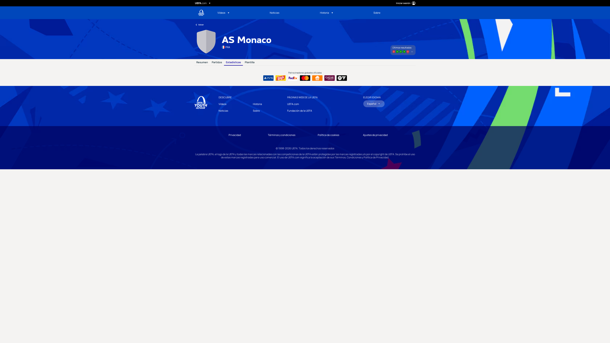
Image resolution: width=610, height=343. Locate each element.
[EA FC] (342, 78)
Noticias (223, 110)
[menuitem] (239, 13)
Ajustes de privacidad (375, 135)
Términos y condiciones (281, 135)
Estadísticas (233, 62)
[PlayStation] (268, 78)
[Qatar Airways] (329, 78)
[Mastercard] (305, 78)
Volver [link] (201, 24)
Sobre (256, 110)
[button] (223, 13)
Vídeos (222, 104)
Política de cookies (328, 135)
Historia (257, 104)
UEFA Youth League (201, 13)
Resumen (202, 62)
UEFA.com (293, 104)
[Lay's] (280, 78)
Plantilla (249, 62)
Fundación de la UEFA (299, 110)
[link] (274, 13)
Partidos (217, 62)
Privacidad (235, 135)
